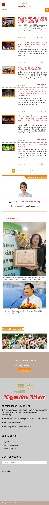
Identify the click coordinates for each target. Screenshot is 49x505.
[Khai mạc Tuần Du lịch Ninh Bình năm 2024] (8, 147)
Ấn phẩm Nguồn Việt (10, 445)
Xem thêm (41, 37)
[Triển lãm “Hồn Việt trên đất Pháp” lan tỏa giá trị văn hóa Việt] (8, 70)
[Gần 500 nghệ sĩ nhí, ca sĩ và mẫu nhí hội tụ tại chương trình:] (8, 119)
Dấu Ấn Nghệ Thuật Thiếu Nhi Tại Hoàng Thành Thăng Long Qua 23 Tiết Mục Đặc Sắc (32, 44)
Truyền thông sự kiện (10, 442)
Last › (34, 171)
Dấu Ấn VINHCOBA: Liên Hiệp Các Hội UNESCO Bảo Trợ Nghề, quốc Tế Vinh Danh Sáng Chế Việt (32, 20)
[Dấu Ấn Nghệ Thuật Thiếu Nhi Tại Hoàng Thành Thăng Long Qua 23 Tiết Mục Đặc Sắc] (8, 46)
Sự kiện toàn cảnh (13, 329)
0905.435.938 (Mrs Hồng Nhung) (26, 202)
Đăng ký (24, 370)
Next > (27, 171)
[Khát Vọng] (24, 295)
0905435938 (29, 360)
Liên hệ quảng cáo (9, 449)
